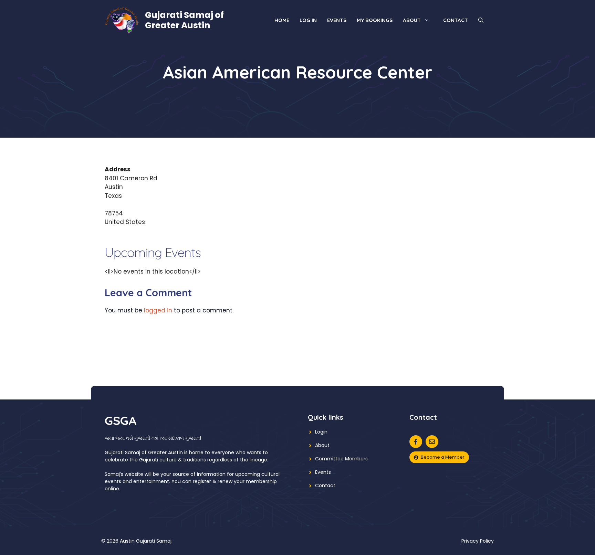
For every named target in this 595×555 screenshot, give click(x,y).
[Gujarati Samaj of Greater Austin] (122, 19)
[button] (480, 20)
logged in (158, 310)
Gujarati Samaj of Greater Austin (184, 20)
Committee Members (341, 458)
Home (281, 20)
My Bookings (375, 20)
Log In (308, 20)
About (412, 20)
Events (336, 20)
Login (321, 431)
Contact (455, 20)
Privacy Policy (477, 540)
